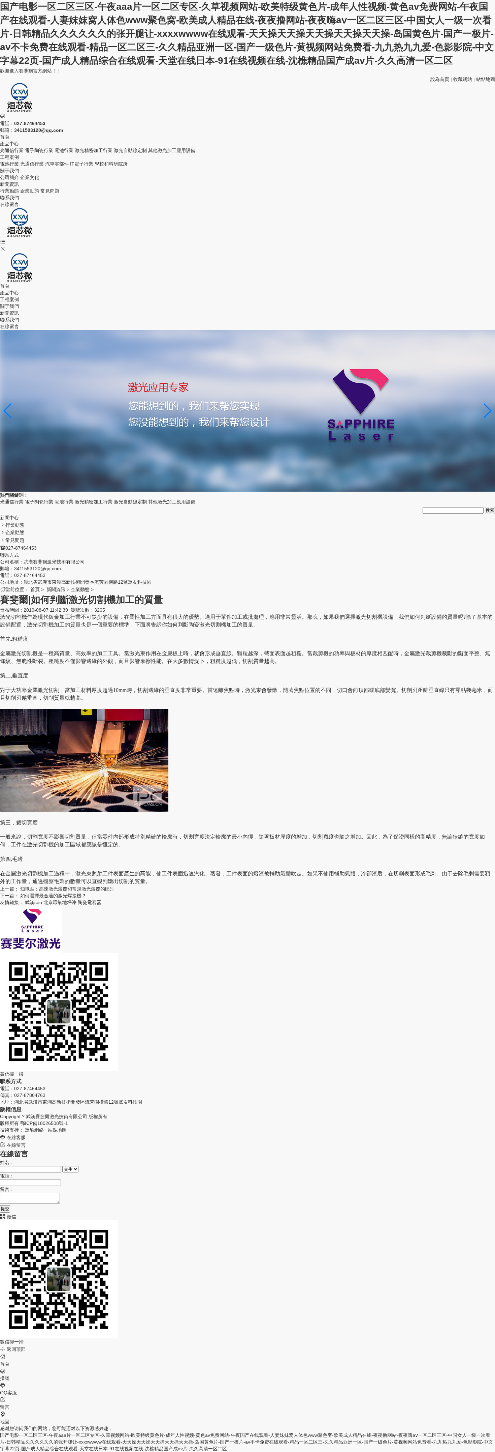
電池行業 (64, 150)
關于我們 (9, 306)
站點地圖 (485, 79)
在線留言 (9, 326)
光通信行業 (12, 150)
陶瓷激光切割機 (207, 625)
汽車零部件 (57, 164)
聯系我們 (9, 319)
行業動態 (9, 191)
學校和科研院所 (111, 164)
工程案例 (9, 299)
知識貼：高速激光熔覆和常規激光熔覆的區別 (67, 889)
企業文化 (29, 177)
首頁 (4, 286)
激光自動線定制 (130, 150)
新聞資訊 (9, 313)
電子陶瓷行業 (39, 150)
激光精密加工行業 (93, 150)
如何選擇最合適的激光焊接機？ (53, 895)
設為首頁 (439, 79)
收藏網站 (462, 79)
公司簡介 (9, 177)
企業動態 (29, 191)
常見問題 (49, 191)
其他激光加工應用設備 (171, 150)
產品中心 (9, 292)
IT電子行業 (81, 164)
